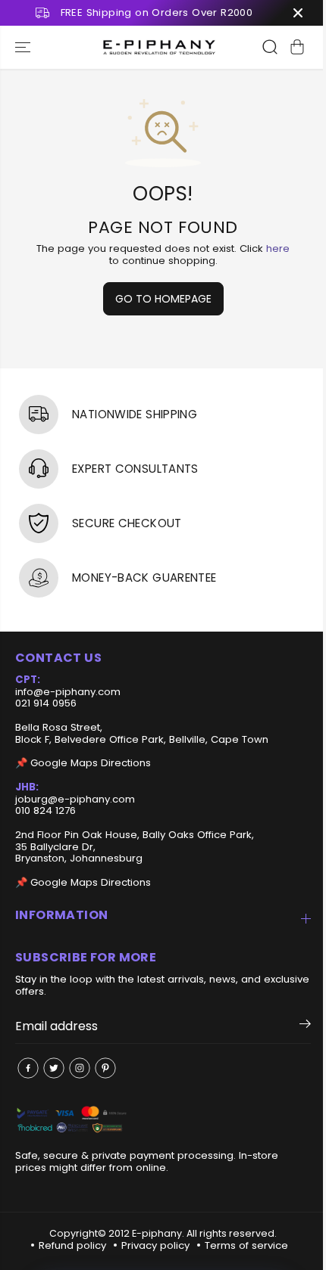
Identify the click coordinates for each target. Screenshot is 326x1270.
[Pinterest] (105, 1068)
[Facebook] (28, 1068)
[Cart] (297, 47)
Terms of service (246, 1245)
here (278, 248)
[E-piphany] (159, 47)
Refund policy (72, 1245)
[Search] (270, 47)
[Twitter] (54, 1068)
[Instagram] (79, 1068)
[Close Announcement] (298, 13)
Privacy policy (155, 1245)
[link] (163, 1120)
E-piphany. (158, 1233)
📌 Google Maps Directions (83, 763)
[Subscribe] (305, 1026)
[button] (24, 47)
